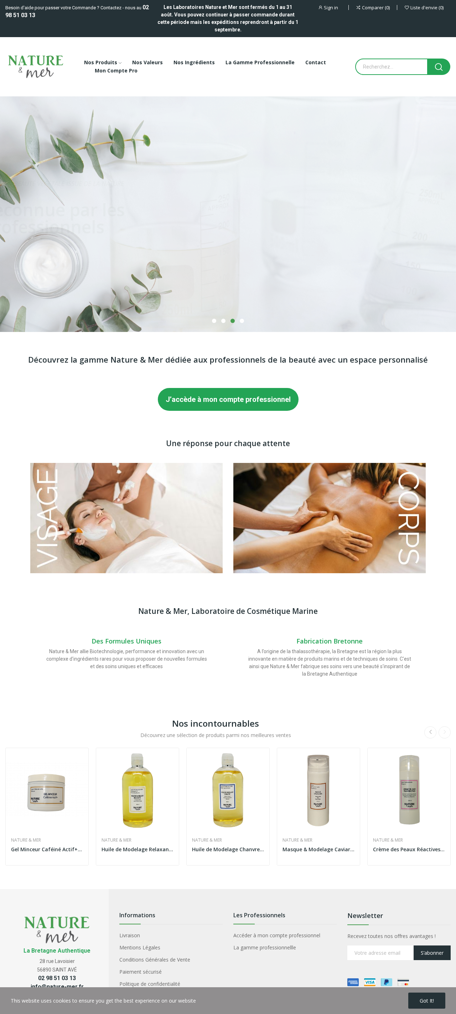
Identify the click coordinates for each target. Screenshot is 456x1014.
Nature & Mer (26, 840)
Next (445, 732)
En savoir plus (35, 239)
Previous (430, 732)
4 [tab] (242, 321)
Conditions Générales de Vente (154, 959)
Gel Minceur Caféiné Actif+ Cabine (47, 849)
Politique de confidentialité (149, 983)
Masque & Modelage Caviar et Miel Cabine (318, 849)
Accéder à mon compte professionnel (276, 935)
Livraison (129, 935)
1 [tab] (214, 321)
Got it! (427, 1000)
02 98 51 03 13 (57, 978)
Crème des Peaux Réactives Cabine (409, 849)
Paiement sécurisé (140, 971)
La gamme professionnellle (264, 947)
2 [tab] (223, 321)
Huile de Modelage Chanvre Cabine (228, 849)
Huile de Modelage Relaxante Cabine (137, 849)
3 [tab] (232, 321)
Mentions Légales (139, 947)
